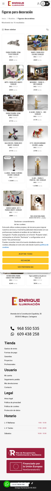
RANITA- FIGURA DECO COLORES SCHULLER (37, 53)
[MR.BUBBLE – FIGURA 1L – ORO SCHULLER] (37, 72)
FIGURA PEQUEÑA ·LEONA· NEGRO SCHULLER (13, 114)
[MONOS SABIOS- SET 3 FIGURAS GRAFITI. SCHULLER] (13, 198)
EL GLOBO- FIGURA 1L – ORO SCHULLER (37, 113)
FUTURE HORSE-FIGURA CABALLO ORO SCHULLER (13, 277)
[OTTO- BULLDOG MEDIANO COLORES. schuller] (37, 133)
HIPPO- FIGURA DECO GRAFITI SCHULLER (13, 83)
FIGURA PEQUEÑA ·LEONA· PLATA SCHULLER (13, 53)
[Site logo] (16, 3)
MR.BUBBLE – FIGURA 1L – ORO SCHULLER (37, 83)
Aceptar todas (25, 254)
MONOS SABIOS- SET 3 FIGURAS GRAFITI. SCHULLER (13, 209)
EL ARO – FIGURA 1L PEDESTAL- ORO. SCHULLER (38, 179)
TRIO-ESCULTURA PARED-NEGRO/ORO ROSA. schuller (37, 217)
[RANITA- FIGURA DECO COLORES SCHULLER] (37, 43)
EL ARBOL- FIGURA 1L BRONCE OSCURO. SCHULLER (13, 174)
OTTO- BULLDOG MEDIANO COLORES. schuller (38, 144)
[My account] (38, 3)
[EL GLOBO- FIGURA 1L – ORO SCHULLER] (37, 102)
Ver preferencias (25, 267)
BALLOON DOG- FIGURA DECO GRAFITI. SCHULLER (13, 144)
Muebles (12, 19)
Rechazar (25, 260)
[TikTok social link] (32, 483)
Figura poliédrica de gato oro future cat (37, 277)
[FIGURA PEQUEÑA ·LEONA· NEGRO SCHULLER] (13, 103)
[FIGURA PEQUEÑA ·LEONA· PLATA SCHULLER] (13, 43)
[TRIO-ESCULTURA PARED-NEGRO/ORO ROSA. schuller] (37, 202)
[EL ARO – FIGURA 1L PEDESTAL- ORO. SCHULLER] (37, 166)
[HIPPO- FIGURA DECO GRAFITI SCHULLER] (13, 72)
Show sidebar (10, 29)
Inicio (4, 19)
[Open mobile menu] (4, 3)
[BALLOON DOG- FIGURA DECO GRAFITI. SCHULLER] (13, 133)
